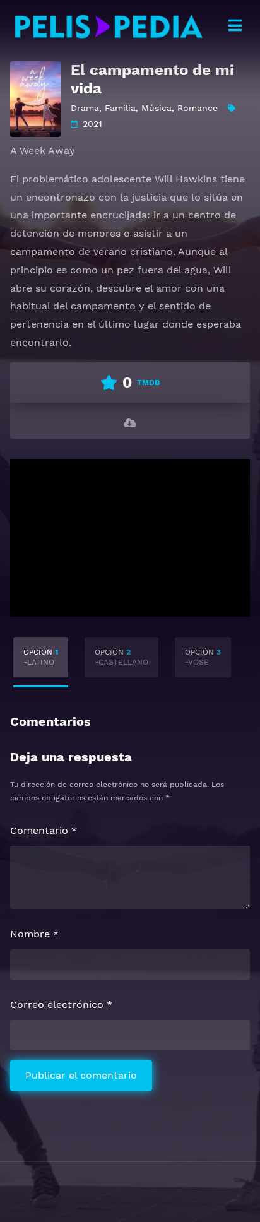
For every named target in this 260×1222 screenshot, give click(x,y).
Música (156, 108)
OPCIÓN (40, 657)
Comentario (43, 830)
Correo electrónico (61, 1005)
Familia (120, 108)
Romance (197, 108)
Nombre (34, 934)
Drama (85, 108)
